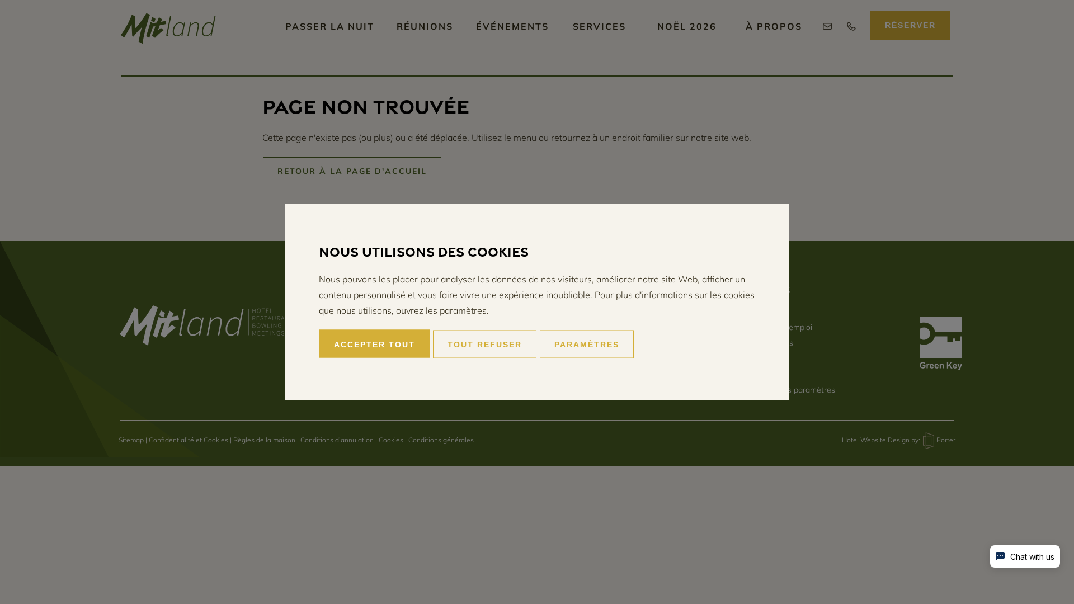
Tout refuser (484, 344)
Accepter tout (374, 344)
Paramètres (586, 344)
